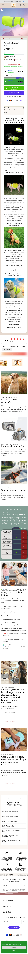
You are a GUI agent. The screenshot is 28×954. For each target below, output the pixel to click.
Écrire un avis (7, 349)
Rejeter (14, 950)
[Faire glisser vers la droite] (23, 108)
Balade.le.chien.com (16, 939)
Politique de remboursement (15, 940)
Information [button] (7, 906)
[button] (3, 5)
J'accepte (14, 947)
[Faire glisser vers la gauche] (20, 108)
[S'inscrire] (24, 885)
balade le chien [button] (8, 901)
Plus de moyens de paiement (14, 96)
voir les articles (9, 654)
